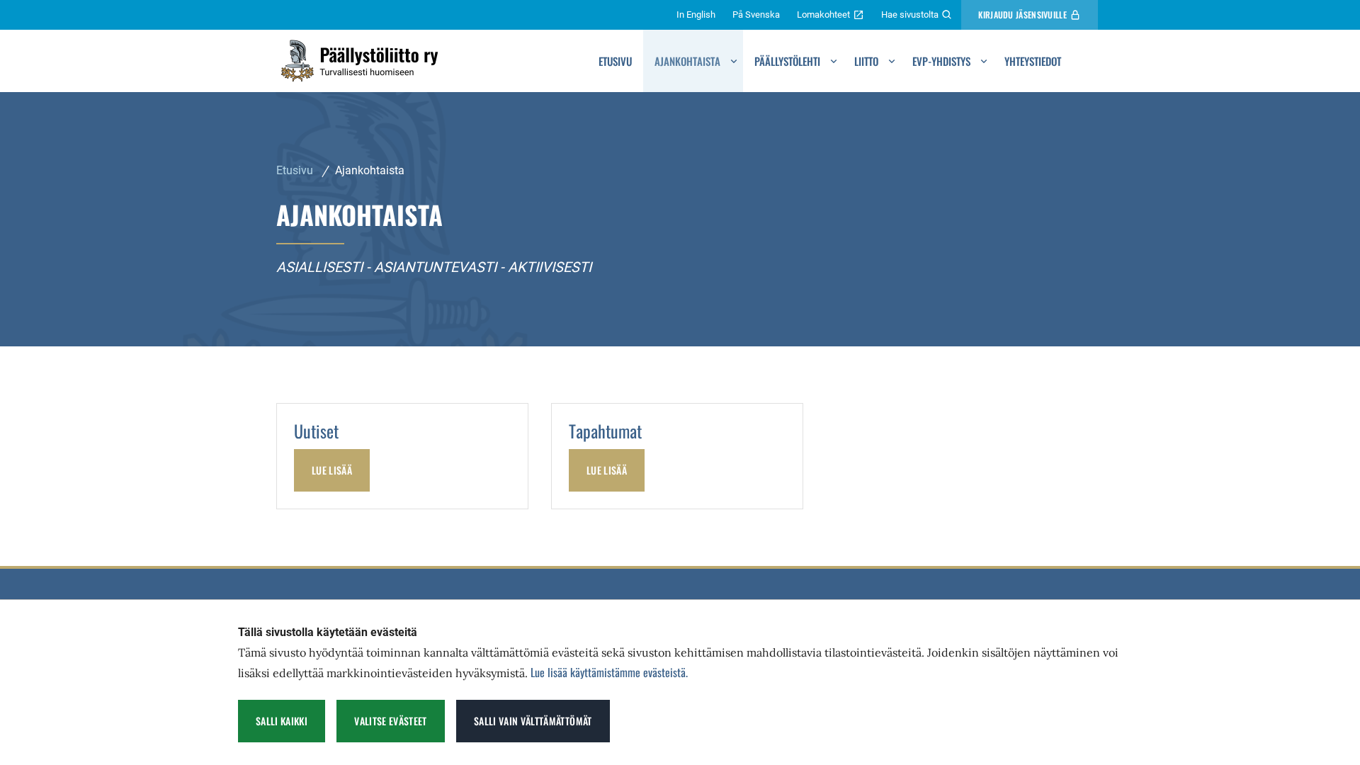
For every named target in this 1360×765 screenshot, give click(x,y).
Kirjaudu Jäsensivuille (1022, 14)
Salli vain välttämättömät (533, 720)
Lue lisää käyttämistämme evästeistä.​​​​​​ (609, 672)
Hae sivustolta (910, 14)
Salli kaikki (281, 720)
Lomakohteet (823, 14)
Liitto (866, 61)
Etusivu (615, 61)
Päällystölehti (787, 61)
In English (695, 14)
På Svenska (756, 14)
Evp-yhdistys (941, 61)
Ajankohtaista (687, 61)
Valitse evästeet (390, 720)
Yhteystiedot (1032, 61)
